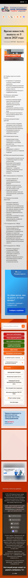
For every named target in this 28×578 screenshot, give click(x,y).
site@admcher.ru (14, 558)
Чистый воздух (14, 402)
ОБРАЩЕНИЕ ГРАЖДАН (14, 372)
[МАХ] (24, 17)
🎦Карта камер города (14, 398)
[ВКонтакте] (21, 17)
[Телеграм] (17, 17)
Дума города (14, 349)
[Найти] (23, 326)
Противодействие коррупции (14, 388)
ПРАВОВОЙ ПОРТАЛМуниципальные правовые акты (14, 382)
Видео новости (20, 42)
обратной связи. (18, 502)
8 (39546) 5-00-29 (11, 17)
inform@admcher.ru (6, 17)
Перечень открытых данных (11, 489)
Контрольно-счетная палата (14, 353)
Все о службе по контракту (14, 341)
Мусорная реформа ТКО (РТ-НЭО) (14, 393)
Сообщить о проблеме (16, 310)
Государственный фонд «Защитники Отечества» (14, 345)
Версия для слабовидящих (14, 334)
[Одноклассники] (14, 17)
